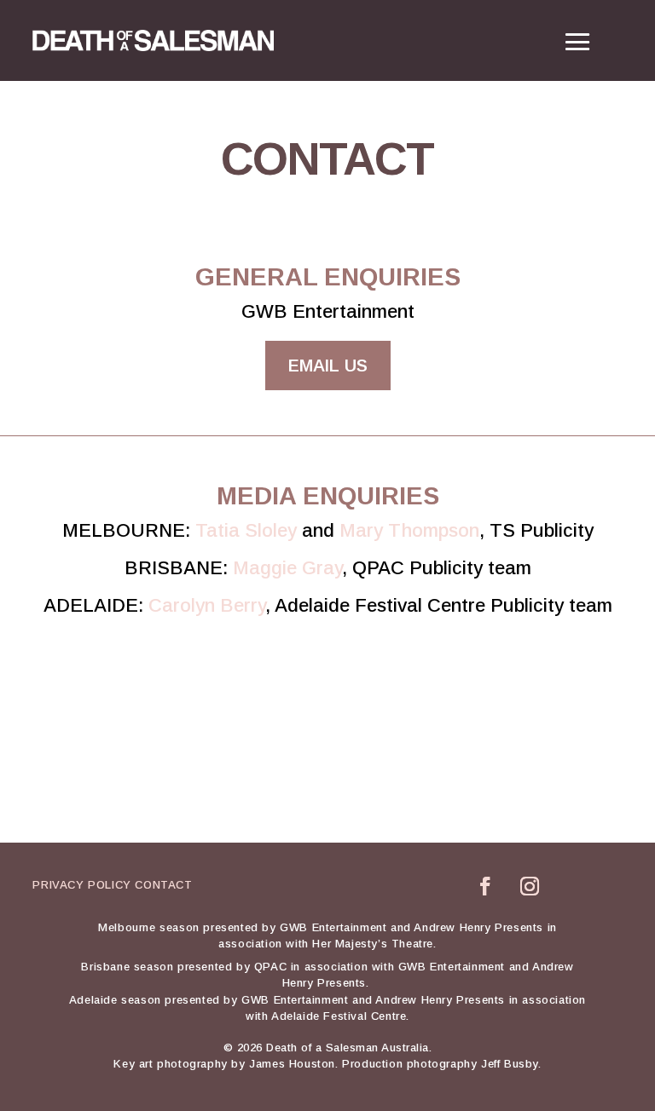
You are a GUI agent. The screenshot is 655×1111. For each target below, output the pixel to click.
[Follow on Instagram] (529, 886)
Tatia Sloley (246, 530)
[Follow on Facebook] (485, 886)
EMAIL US (328, 365)
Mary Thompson (409, 530)
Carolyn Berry (206, 605)
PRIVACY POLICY (81, 884)
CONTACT (163, 884)
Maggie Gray (287, 568)
